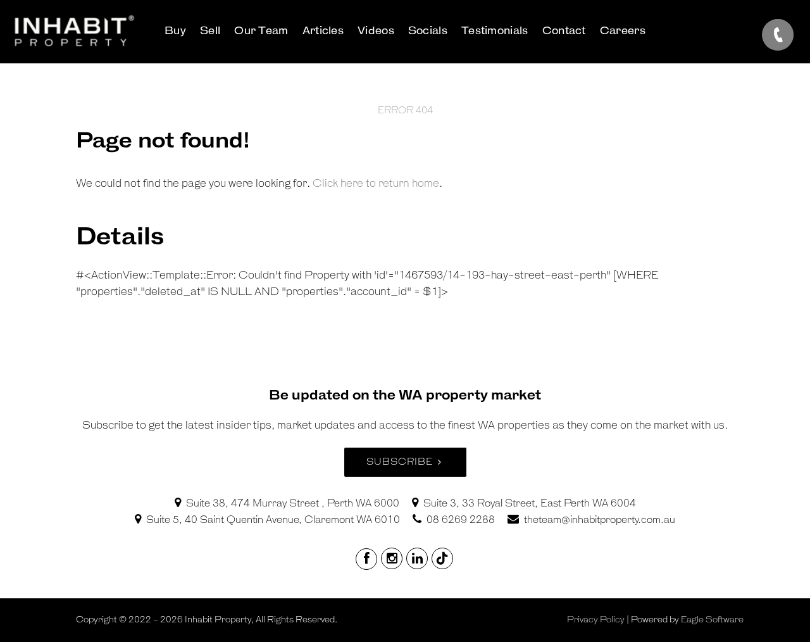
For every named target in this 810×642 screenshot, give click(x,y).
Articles (323, 31)
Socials (427, 31)
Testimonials (494, 31)
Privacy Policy (596, 620)
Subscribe (399, 461)
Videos (376, 31)
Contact (564, 31)
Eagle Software (712, 620)
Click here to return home (376, 184)
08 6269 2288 (461, 520)
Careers (622, 31)
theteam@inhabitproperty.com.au (599, 520)
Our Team (261, 31)
